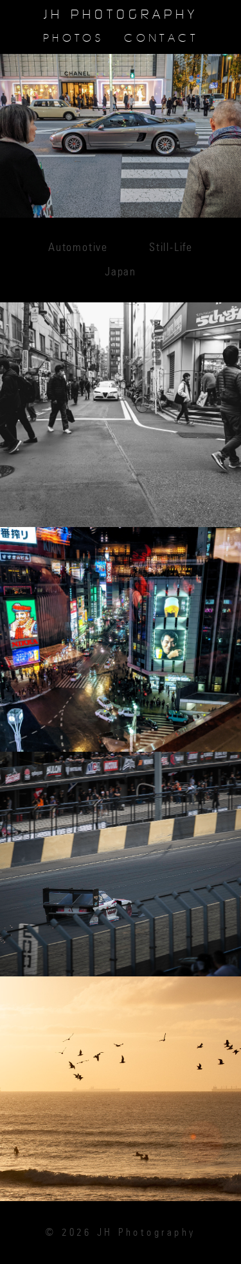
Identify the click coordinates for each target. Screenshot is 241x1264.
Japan (120, 272)
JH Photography (121, 14)
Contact (161, 38)
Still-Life (171, 248)
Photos (73, 38)
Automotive (78, 248)
